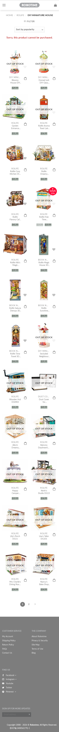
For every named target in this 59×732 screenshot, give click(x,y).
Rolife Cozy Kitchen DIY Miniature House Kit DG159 (15, 172)
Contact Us (7, 653)
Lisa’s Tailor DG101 (44, 537)
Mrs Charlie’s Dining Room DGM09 (15, 583)
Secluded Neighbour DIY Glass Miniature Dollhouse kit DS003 (44, 355)
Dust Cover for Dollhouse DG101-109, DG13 (43, 401)
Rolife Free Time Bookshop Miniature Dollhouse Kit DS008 (44, 218)
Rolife (20, 15)
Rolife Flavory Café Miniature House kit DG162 (15, 218)
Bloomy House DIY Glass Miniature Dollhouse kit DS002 (15, 81)
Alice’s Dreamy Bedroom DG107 (15, 446)
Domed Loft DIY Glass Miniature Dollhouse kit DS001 (44, 81)
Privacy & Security (40, 641)
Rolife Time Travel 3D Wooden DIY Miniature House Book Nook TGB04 (15, 355)
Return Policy (8, 645)
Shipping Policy (8, 641)
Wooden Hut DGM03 (15, 401)
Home (9, 15)
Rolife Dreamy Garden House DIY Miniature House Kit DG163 (44, 172)
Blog (34, 653)
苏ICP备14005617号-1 (20, 728)
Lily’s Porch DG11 (15, 537)
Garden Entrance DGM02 (15, 127)
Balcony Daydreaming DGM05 (44, 446)
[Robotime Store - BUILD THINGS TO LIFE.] (29, 5)
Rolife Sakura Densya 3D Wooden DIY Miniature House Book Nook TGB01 (15, 309)
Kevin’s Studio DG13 (44, 492)
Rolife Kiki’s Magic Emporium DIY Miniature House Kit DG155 (15, 264)
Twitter (9, 688)
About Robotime (39, 637)
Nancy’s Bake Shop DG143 (44, 583)
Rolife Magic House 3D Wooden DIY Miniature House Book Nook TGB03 (44, 264)
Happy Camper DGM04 (15, 492)
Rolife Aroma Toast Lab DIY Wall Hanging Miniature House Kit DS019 (44, 127)
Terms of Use (37, 649)
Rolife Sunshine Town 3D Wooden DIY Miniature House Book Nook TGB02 (44, 309)
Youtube (9, 684)
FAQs (4, 649)
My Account (7, 637)
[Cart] (55, 5)
